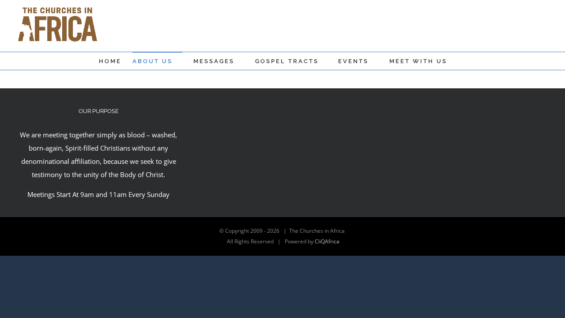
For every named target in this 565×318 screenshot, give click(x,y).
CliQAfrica (327, 241)
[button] (461, 61)
